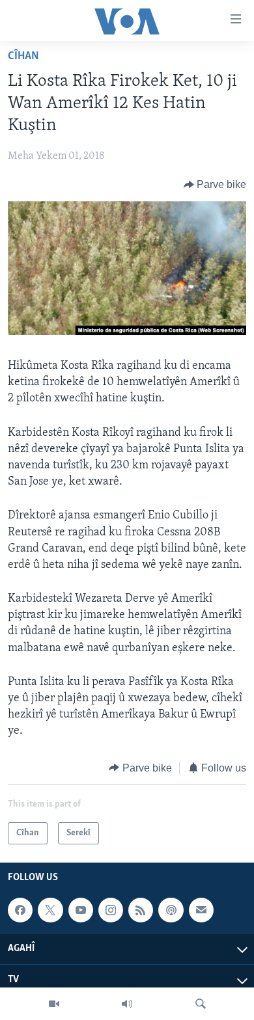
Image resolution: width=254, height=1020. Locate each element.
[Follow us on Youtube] (80, 910)
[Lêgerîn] (200, 1003)
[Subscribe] (201, 910)
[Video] (54, 1003)
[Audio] (127, 1003)
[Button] (215, 184)
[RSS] (140, 910)
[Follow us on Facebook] (20, 910)
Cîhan (23, 56)
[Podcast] (170, 910)
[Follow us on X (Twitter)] (50, 910)
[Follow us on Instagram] (110, 910)
